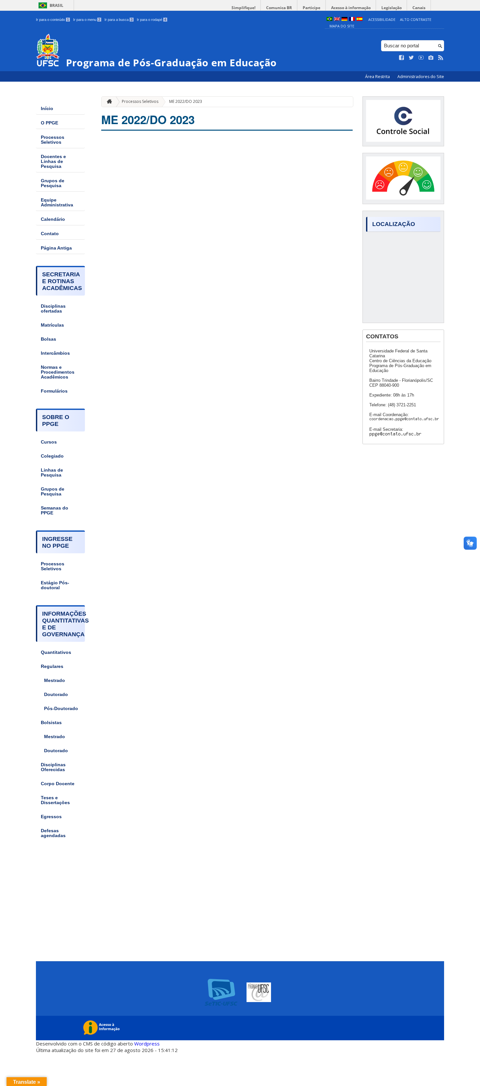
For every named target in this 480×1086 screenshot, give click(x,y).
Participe (311, 7)
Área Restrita (378, 76)
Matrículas (52, 325)
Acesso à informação (351, 7)
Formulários (54, 391)
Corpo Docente (57, 783)
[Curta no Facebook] (401, 57)
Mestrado (54, 680)
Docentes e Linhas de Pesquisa (53, 161)
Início (47, 108)
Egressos (51, 816)
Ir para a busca (118, 20)
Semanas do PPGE (54, 510)
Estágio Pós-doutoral (55, 585)
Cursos (49, 442)
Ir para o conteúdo (52, 20)
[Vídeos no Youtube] (421, 57)
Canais (418, 7)
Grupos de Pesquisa (52, 183)
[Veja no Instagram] (431, 57)
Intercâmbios (55, 353)
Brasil (56, 5)
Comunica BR (279, 7)
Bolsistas (51, 722)
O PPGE (49, 123)
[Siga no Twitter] (411, 57)
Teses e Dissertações (55, 800)
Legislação (391, 7)
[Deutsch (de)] (344, 19)
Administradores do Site (420, 76)
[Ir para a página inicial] (108, 102)
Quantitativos (56, 652)
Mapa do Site (341, 26)
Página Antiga (56, 248)
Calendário (53, 219)
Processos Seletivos (52, 140)
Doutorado (56, 694)
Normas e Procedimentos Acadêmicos (57, 372)
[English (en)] (337, 19)
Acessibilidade (381, 19)
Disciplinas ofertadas (53, 309)
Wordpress (147, 1043)
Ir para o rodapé (151, 20)
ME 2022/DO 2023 (185, 101)
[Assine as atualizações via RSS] (440, 57)
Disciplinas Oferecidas (53, 767)
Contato (50, 233)
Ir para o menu (86, 20)
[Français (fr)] (352, 19)
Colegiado (52, 456)
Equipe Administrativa (57, 202)
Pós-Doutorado (61, 708)
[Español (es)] (359, 19)
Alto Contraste (415, 19)
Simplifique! (243, 7)
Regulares (52, 666)
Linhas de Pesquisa (52, 473)
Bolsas (48, 339)
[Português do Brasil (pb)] (329, 19)
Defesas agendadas (53, 833)
